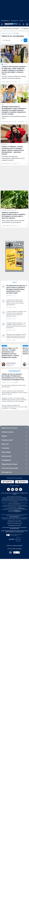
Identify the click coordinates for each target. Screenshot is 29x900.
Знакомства (14, 20)
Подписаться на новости (9, 428)
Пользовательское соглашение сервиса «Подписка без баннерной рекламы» (14, 528)
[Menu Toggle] (2, 24)
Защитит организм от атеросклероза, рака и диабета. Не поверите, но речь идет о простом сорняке (14, 215)
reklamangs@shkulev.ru (14, 516)
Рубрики (4, 436)
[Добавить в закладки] (26, 82)
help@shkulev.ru (17, 511)
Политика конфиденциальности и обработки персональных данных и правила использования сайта (14, 531)
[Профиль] (27, 24)
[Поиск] (20, 24)
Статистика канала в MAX (10, 468)
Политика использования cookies (14, 523)
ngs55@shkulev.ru (21, 508)
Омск (3, 33)
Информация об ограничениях (14, 521)
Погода (21, 20)
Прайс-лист (5, 444)
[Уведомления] (23, 24)
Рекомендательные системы (14, 525)
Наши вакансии (6, 456)
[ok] (20, 489)
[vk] (12, 489)
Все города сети (7, 472)
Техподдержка (6, 460)
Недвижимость (5, 20)
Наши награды (6, 452)
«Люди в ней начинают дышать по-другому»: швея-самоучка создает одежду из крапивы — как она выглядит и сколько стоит (14, 70)
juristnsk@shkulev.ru (16, 510)
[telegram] (8, 489)
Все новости (9, 33)
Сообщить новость (8, 432)
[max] (16, 489)
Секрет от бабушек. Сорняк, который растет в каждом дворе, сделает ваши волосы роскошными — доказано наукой (13, 150)
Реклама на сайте (7, 440)
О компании (5, 448)
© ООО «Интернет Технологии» (14, 548)
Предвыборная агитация (9, 464)
